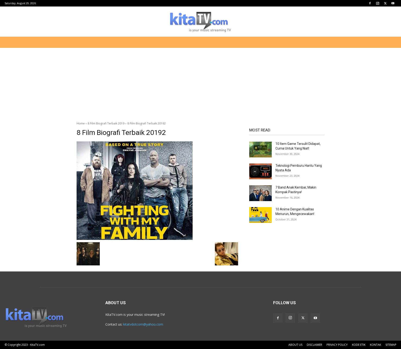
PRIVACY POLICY (337, 345)
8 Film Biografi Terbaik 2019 (106, 123)
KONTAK (375, 345)
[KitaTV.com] (200, 21)
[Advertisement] (200, 82)
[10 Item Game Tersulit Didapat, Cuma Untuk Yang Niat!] (260, 149)
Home (81, 123)
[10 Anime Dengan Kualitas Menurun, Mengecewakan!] (260, 215)
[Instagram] (377, 3)
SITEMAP (390, 345)
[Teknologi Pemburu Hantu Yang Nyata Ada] (260, 171)
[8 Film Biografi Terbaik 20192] (157, 190)
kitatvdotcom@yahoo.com (143, 324)
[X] (385, 3)
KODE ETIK (358, 345)
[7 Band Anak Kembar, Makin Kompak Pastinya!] (260, 193)
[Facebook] (369, 3)
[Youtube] (392, 3)
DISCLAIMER (314, 345)
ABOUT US (295, 345)
